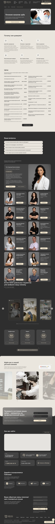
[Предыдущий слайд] (14, 385)
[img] (39, 177)
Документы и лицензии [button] (16, 520)
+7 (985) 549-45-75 (10, 463)
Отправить (39, 420)
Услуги (15, 1)
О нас (30, 1)
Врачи (37, 517)
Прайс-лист (15, 2)
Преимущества (21, 1)
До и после (32, 517)
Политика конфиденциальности (25, 520)
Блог (49, 517)
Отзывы (25, 1)
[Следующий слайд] (41, 385)
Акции (15, 3)
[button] (46, 3)
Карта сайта (33, 520)
